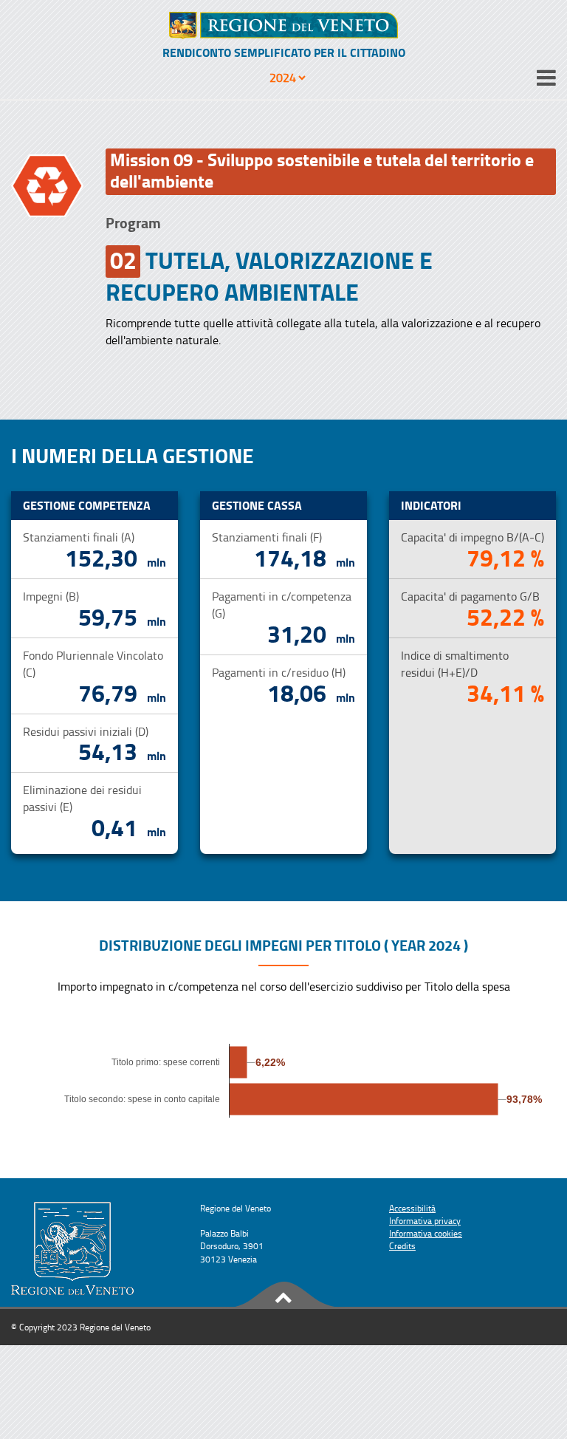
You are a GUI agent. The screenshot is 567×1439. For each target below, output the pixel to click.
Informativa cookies (425, 1233)
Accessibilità (412, 1208)
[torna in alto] (283, 1295)
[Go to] (283, 25)
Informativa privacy (425, 1220)
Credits (402, 1246)
